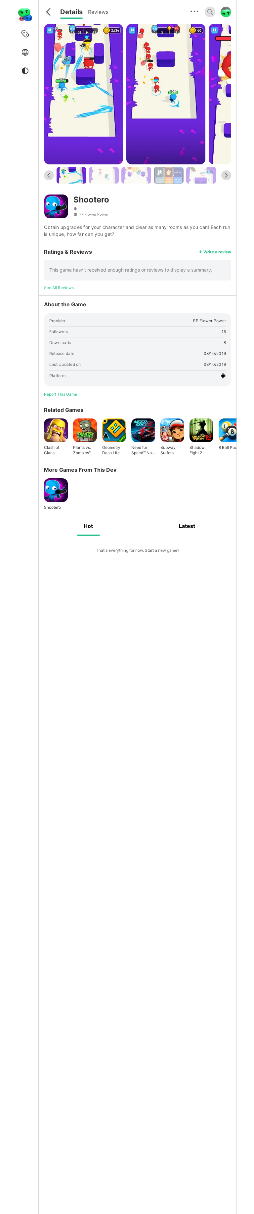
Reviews (98, 12)
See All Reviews (59, 287)
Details (71, 12)
